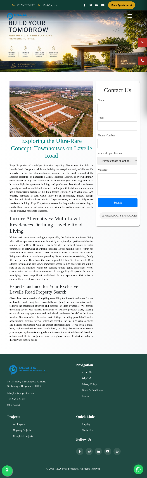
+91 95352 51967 (25, 5)
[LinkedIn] (98, 451)
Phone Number (106, 135)
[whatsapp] (117, 451)
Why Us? (86, 378)
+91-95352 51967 (16, 399)
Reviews (86, 396)
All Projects (19, 424)
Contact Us (87, 430)
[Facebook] (79, 451)
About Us (87, 372)
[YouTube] (107, 451)
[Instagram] (89, 451)
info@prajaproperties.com (20, 393)
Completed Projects (23, 436)
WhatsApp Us (49, 5)
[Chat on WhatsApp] (138, 469)
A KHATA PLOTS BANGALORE (119, 215)
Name (101, 100)
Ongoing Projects (22, 430)
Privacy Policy (89, 384)
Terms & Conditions (92, 390)
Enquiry (86, 424)
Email (101, 117)
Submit (118, 202)
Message (103, 169)
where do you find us (110, 153)
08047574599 (14, 405)
